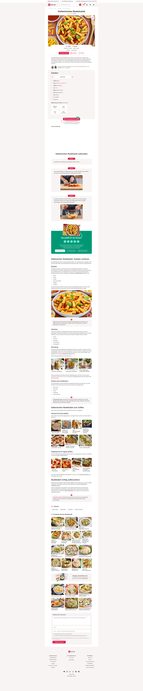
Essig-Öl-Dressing (62, 352)
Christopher (75, 66)
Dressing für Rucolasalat (71, 371)
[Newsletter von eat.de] (71, 577)
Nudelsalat (59, 8)
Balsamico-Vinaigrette (57, 371)
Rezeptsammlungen (53, 659)
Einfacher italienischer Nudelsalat (54, 541)
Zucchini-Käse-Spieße (55, 470)
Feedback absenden (59, 642)
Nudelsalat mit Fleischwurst (75, 570)
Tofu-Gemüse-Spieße (65, 470)
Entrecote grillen (55, 432)
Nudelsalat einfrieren (57, 497)
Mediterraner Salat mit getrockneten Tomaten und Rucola (76, 541)
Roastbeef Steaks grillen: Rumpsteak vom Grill (86, 430)
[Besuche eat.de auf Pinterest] (76, 671)
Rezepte (51, 8)
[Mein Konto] (90, 4)
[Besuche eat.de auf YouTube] (64, 671)
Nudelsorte (69, 270)
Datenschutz (58, 639)
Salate (55, 8)
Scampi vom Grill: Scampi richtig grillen (65, 431)
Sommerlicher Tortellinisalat (86, 570)
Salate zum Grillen (79, 509)
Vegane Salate (55, 509)
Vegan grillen (63, 509)
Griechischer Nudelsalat (64, 542)
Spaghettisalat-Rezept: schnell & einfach (84, 595)
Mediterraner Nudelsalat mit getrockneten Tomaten (85, 540)
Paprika (55, 87)
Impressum (90, 657)
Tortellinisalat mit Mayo (70, 595)
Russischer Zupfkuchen (53, 665)
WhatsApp (72, 659)
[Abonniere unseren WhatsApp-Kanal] (70, 671)
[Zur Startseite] (52, 5)
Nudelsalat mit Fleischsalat (85, 556)
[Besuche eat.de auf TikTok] (73, 671)
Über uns (90, 659)
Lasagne (53, 663)
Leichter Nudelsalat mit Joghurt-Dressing (55, 569)
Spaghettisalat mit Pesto (70, 609)
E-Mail (72, 657)
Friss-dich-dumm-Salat (56, 595)
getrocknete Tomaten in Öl (60, 83)
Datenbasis (65, 102)
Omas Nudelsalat (69, 556)
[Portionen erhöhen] (72, 77)
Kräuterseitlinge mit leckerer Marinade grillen (86, 469)
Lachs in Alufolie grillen (84, 447)
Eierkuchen (53, 667)
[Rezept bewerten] (72, 241)
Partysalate (70, 509)
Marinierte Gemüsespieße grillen (76, 469)
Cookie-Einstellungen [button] (90, 667)
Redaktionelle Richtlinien (90, 665)
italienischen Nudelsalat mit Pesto (58, 376)
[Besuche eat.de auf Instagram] (67, 671)
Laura (88, 66)
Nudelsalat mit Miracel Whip (65, 570)
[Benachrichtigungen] (87, 4)
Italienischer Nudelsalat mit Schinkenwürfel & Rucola (85, 609)
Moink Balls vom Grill (56, 447)
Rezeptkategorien (53, 657)
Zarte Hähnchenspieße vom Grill (76, 431)
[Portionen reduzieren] (52, 77)
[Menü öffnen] (93, 4)
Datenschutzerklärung (90, 661)
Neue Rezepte (53, 661)
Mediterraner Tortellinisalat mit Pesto (56, 556)
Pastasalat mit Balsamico (71, 529)
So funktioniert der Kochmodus (71, 121)
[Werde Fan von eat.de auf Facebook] (79, 671)
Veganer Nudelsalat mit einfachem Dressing (56, 528)
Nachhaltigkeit (90, 663)
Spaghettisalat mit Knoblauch (54, 609)
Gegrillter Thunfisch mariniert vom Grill (70, 447)
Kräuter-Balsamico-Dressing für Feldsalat (84, 370)
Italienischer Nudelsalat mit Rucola (84, 528)
